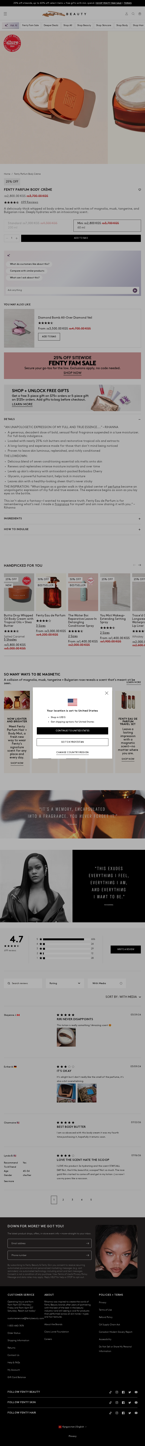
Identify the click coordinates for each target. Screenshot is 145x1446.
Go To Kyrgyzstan (72, 742)
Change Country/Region (72, 752)
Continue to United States (72, 731)
